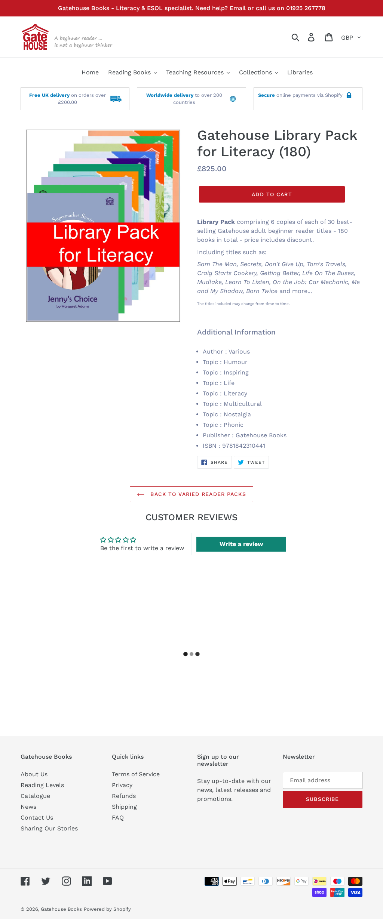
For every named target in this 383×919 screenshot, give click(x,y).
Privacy (122, 785)
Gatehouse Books (61, 909)
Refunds (124, 795)
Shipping (124, 806)
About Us (34, 774)
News (28, 806)
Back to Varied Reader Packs (197, 494)
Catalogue (35, 795)
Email (238, 8)
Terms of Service (136, 774)
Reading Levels (42, 785)
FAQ (118, 817)
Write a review (241, 544)
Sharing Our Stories (49, 828)
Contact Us (37, 817)
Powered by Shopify (107, 909)
